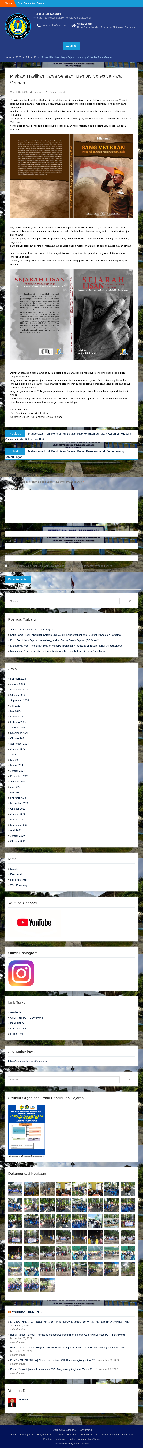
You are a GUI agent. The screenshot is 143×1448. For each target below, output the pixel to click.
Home (13, 1434)
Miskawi (23, 1399)
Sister (72, 1439)
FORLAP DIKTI (18, 1028)
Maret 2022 (16, 819)
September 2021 (19, 824)
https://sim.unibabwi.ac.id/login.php (27, 1060)
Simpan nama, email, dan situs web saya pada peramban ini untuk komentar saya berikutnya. (61, 565)
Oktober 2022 (17, 808)
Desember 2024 (19, 732)
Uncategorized (57, 92)
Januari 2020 (17, 835)
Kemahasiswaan (110, 1434)
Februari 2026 (18, 678)
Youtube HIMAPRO (27, 1312)
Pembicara (60, 1439)
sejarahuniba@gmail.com (55, 25)
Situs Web (10, 553)
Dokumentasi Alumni (88, 1439)
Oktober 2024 (17, 738)
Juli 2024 (15, 754)
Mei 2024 (15, 760)
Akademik (15, 1012)
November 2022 (19, 803)
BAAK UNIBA (17, 1023)
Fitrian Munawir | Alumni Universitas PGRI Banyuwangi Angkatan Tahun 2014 (52, 1369)
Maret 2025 (16, 716)
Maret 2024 (16, 765)
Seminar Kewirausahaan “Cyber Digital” (32, 629)
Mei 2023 (15, 792)
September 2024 (19, 743)
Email (8, 541)
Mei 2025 (15, 711)
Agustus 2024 (17, 749)
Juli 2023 (15, 787)
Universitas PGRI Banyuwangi (26, 1017)
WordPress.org (18, 885)
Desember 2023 (19, 776)
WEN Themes (81, 1443)
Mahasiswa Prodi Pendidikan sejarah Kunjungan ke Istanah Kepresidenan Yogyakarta (57, 651)
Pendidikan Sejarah (47, 14)
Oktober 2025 (17, 695)
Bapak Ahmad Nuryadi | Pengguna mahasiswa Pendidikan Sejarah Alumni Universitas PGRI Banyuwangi (67, 1334)
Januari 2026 (17, 684)
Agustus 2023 (17, 781)
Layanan (59, 1434)
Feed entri (16, 874)
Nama (9, 528)
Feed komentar (18, 879)
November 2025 (19, 689)
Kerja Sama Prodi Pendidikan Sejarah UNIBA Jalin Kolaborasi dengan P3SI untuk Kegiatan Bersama (65, 634)
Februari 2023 (18, 797)
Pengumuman (44, 1434)
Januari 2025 (17, 727)
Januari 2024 (17, 770)
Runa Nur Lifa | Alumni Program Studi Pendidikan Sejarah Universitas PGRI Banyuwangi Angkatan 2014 (67, 1347)
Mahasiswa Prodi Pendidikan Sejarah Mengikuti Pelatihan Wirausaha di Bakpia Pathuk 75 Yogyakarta (66, 645)
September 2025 (19, 700)
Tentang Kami (26, 1434)
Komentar (11, 488)
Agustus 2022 (17, 814)
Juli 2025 (15, 705)
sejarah (38, 92)
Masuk (14, 869)
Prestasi (47, 1439)
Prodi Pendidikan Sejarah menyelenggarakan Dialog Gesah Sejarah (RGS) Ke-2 (54, 640)
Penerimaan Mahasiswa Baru (83, 1434)
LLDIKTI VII (16, 1034)
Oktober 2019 (17, 841)
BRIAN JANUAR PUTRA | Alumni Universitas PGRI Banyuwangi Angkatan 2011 (53, 1360)
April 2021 (15, 830)
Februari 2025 (18, 722)
